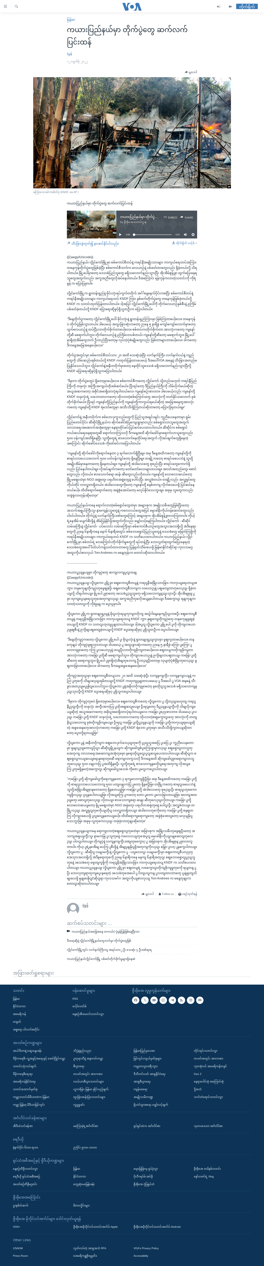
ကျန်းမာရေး (140, 1089)
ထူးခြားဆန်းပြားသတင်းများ (89, 1097)
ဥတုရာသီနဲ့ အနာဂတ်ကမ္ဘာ (88, 1058)
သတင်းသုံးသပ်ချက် (24, 1066)
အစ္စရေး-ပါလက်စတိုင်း (26, 1029)
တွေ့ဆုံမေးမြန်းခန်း (84, 1184)
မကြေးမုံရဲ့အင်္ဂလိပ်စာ (85, 1126)
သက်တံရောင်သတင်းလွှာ (208, 1097)
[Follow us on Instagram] (163, 1000)
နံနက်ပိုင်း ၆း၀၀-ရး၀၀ (25, 1147)
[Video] (230, 6)
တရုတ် (17, 1021)
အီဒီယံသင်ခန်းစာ (23, 1126)
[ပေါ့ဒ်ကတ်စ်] (190, 1000)
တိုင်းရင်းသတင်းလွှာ (205, 1050)
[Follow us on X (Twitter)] (144, 1000)
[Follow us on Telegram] (172, 1000)
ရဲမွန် (69, 53)
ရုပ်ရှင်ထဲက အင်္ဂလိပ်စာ (147, 1126)
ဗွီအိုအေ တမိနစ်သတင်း (207, 1168)
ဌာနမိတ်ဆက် (20, 1205)
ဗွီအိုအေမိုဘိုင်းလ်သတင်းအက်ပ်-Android (157, 1226)
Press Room (20, 1255)
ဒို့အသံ (198, 1089)
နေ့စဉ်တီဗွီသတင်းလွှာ (25, 1168)
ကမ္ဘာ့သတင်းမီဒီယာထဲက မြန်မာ (31, 1097)
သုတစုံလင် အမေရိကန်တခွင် (210, 1066)
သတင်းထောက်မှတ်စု (25, 1089)
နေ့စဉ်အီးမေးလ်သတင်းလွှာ (88, 1014)
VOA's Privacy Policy (146, 1248)
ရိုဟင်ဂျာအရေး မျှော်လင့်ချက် (151, 1104)
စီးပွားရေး (78, 1066)
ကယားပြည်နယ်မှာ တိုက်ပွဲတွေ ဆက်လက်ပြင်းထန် (153, 217)
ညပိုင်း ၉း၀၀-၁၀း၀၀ (85, 1147)
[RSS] (181, 1000)
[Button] (191, 72)
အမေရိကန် (19, 1014)
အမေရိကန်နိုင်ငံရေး (24, 1081)
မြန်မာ (71, 19)
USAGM (18, 1248)
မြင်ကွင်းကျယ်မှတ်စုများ (148, 1058)
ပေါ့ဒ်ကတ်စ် (79, 1006)
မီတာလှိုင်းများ (81, 1205)
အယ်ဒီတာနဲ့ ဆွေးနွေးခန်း (27, 1050)
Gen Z (198, 1073)
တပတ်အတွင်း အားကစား (88, 1073)
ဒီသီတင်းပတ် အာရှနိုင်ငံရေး (150, 1073)
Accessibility (141, 1255)
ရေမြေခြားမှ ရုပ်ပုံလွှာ (146, 1168)
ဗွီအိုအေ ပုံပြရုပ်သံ (144, 1184)
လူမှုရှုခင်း (79, 1104)
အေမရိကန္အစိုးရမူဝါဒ (85, 1255)
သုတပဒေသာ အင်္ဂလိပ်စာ (208, 1126)
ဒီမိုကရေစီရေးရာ (23, 1073)
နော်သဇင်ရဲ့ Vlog (204, 1176)
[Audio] (219, 6)
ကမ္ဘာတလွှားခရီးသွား (146, 1066)
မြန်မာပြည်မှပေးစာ (144, 1050)
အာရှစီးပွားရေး (142, 1081)
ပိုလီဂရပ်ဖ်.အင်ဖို (143, 1176)
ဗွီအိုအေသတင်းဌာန (135, 222)
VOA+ (16, 1226)
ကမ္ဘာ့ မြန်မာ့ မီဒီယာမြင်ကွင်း (29, 1104)
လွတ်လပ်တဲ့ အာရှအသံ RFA (89, 1248)
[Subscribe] (200, 1000)
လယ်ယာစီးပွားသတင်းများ (88, 1081)
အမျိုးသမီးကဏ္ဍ (143, 1097)
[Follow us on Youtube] (154, 1000)
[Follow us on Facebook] (135, 1000)
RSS (75, 998)
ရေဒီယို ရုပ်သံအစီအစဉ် (26, 1176)
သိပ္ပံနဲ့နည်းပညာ (82, 1050)
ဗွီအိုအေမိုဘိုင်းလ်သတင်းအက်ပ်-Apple (95, 1226)
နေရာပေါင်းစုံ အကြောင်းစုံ (209, 1081)
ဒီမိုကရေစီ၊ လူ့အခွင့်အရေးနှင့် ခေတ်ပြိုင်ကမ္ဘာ (39, 1058)
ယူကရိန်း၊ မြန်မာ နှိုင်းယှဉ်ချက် (91, 1089)
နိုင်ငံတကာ (19, 1006)
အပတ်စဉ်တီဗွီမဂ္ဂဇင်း (25, 1184)
